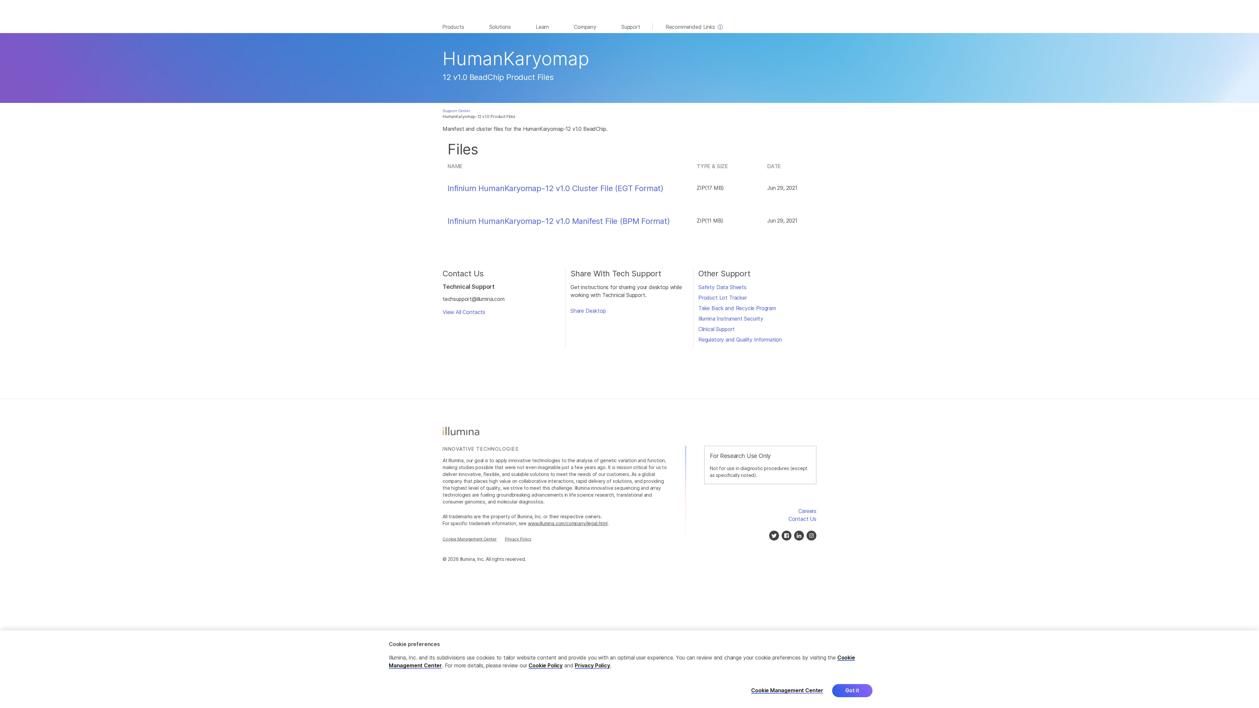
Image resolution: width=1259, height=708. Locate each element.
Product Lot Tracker (722, 297)
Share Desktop (588, 310)
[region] (629, 669)
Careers (807, 511)
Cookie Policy (546, 665)
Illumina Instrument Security (730, 318)
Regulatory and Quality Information (740, 339)
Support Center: (456, 110)
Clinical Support (716, 329)
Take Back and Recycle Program (737, 308)
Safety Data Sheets (722, 287)
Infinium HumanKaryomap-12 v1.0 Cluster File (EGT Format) (556, 188)
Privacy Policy (518, 539)
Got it (852, 690)
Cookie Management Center (470, 539)
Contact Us (802, 519)
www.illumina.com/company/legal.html (568, 523)
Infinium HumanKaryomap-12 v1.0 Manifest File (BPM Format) (559, 221)
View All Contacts (464, 312)
